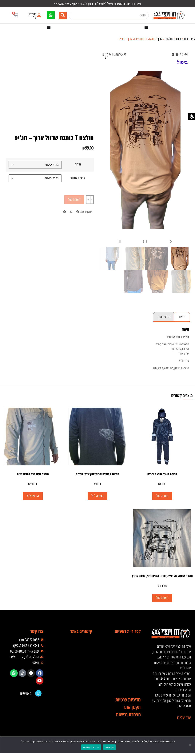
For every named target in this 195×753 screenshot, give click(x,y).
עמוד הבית (189, 39)
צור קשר (73, 696)
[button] (16, 15)
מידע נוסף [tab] (164, 316)
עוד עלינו (184, 717)
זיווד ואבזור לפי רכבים (122, 688)
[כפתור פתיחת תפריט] (146, 27)
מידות (78, 164)
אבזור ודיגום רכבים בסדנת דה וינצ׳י (122, 642)
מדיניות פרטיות (91, 747)
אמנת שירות (73, 688)
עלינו (73, 658)
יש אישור (109, 747)
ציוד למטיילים (122, 665)
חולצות (169, 39)
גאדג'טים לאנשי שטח (122, 673)
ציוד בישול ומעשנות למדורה (122, 681)
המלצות (73, 681)
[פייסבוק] (39, 673)
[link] (169, 15)
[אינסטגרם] (31, 673)
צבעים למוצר (77, 178)
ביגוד (178, 39)
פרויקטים (73, 673)
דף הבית (73, 642)
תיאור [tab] (181, 316)
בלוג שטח (73, 665)
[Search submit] (63, 15)
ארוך (160, 39)
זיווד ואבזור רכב (122, 650)
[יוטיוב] (39, 681)
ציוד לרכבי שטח (122, 658)
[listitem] (77, 212)
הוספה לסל (74, 199)
